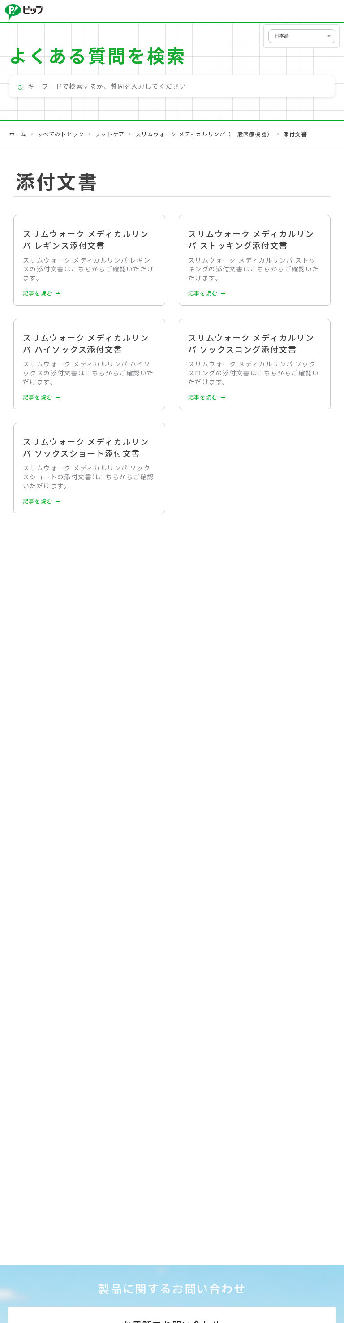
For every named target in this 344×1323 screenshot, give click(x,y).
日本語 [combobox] (282, 35)
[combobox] (172, 86)
